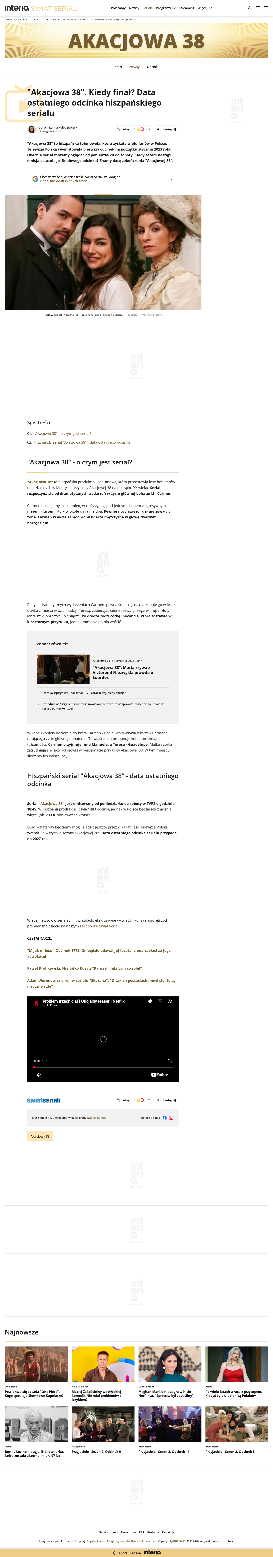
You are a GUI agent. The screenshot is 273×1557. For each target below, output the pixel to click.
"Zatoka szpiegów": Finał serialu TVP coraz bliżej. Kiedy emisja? (84, 693)
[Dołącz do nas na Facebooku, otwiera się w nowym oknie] (164, 1118)
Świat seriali (23, 19)
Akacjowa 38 (52, 19)
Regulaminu (94, 1541)
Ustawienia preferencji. (144, 1541)
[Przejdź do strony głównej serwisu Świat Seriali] (54, 8)
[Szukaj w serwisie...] (250, 8)
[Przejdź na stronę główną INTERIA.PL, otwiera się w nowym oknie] (17, 8)
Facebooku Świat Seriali (100, 926)
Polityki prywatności (118, 1541)
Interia (9, 19)
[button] (205, 8)
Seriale (38, 19)
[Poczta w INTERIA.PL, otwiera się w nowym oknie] (258, 8)
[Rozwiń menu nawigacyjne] (266, 8)
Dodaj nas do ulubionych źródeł (80, 181)
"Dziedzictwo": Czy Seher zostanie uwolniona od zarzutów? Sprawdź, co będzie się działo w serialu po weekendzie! (102, 706)
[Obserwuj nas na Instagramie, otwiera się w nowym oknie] (171, 1118)
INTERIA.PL (179, 1541)
